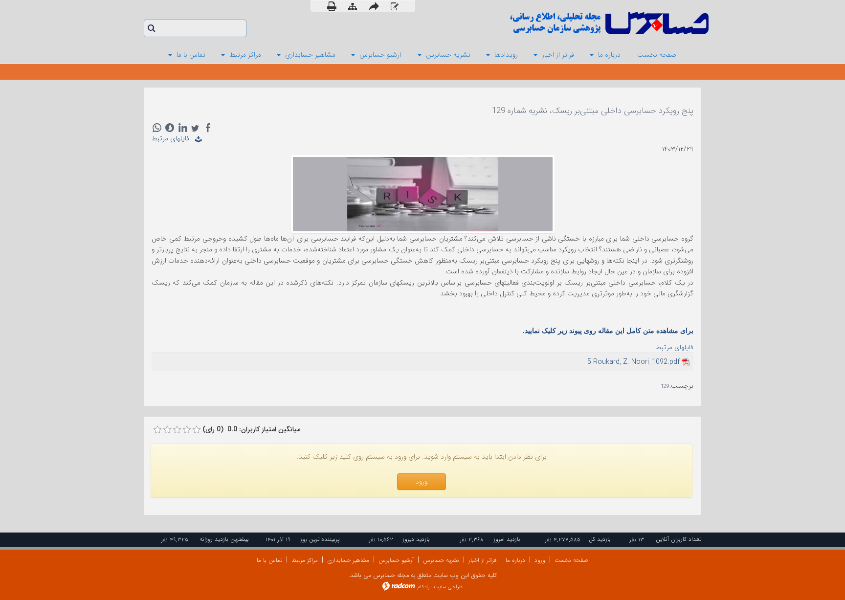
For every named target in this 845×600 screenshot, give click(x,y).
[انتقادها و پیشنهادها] (395, 6)
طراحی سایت (448, 587)
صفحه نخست (571, 560)
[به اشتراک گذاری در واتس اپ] (157, 127)
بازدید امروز (506, 539)
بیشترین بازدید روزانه (224, 539)
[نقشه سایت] (352, 6)
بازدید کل (600, 539)
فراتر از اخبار (482, 560)
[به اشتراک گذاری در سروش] (169, 127)
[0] (157, 429)
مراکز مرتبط (304, 560)
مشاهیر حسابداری (348, 560)
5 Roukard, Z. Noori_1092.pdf (633, 361)
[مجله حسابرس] (569, 23)
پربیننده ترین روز (319, 539)
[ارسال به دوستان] (374, 6)
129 (665, 386)
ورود (539, 560)
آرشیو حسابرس (396, 560)
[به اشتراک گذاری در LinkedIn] (182, 127)
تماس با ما (269, 560)
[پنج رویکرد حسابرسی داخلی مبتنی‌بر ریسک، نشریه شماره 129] (423, 193)
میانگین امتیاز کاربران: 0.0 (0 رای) (251, 429)
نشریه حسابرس (441, 560)
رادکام (423, 587)
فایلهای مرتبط (173, 138)
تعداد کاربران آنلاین (678, 539)
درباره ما (515, 560)
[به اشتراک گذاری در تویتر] (195, 127)
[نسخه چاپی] (331, 6)
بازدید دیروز (416, 539)
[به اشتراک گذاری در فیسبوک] (207, 127)
